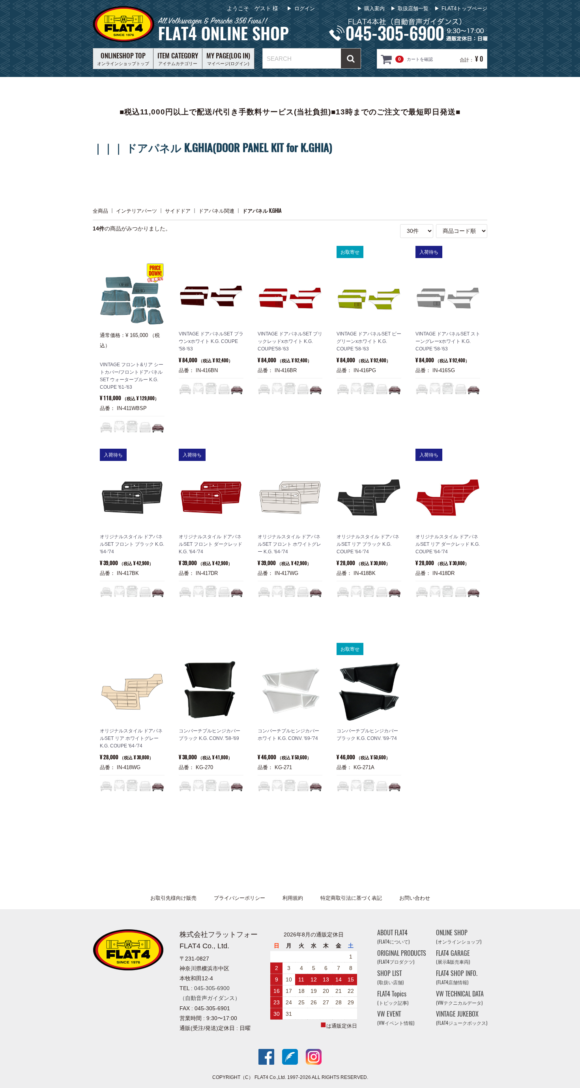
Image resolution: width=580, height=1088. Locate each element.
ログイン (304, 8)
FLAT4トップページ (464, 8)
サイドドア (178, 210)
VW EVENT (395, 1018)
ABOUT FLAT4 (393, 937)
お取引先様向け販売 (173, 898)
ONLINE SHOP (458, 937)
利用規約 (293, 898)
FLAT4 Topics (392, 998)
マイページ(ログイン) (228, 58)
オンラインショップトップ (123, 58)
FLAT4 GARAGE (453, 957)
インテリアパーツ (136, 210)
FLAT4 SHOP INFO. (456, 977)
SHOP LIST (390, 977)
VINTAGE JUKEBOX (461, 1018)
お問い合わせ (414, 898)
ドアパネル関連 (216, 210)
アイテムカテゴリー (177, 58)
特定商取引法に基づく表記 (351, 898)
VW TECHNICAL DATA (460, 998)
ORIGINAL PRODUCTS (401, 957)
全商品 (100, 210)
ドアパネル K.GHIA (261, 210)
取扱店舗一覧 (413, 8)
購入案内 (374, 8)
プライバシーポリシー (239, 898)
